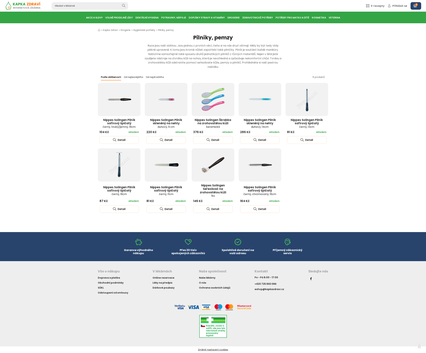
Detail (121, 140)
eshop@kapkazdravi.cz (269, 289)
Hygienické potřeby (144, 30)
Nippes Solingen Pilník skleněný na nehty (166, 123)
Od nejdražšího (155, 77)
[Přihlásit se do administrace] (419, 346)
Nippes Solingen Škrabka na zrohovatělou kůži (213, 123)
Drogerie (125, 30)
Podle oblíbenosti (111, 77)
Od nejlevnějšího (133, 77)
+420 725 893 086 (265, 284)
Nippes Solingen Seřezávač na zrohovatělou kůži (213, 190)
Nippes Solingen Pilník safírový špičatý (119, 123)
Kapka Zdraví (110, 30)
